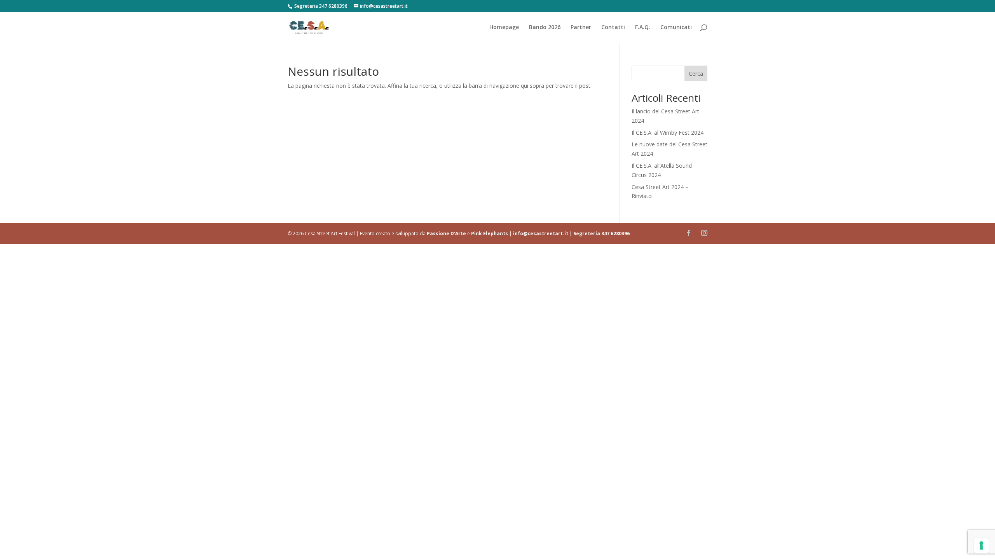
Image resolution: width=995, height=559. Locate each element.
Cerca (696, 73)
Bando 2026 (544, 27)
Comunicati (676, 27)
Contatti (613, 27)
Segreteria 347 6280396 (601, 233)
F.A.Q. (642, 27)
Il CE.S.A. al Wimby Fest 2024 (667, 132)
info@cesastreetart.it (540, 233)
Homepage (504, 27)
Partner (581, 27)
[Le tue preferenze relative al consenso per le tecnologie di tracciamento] (981, 545)
